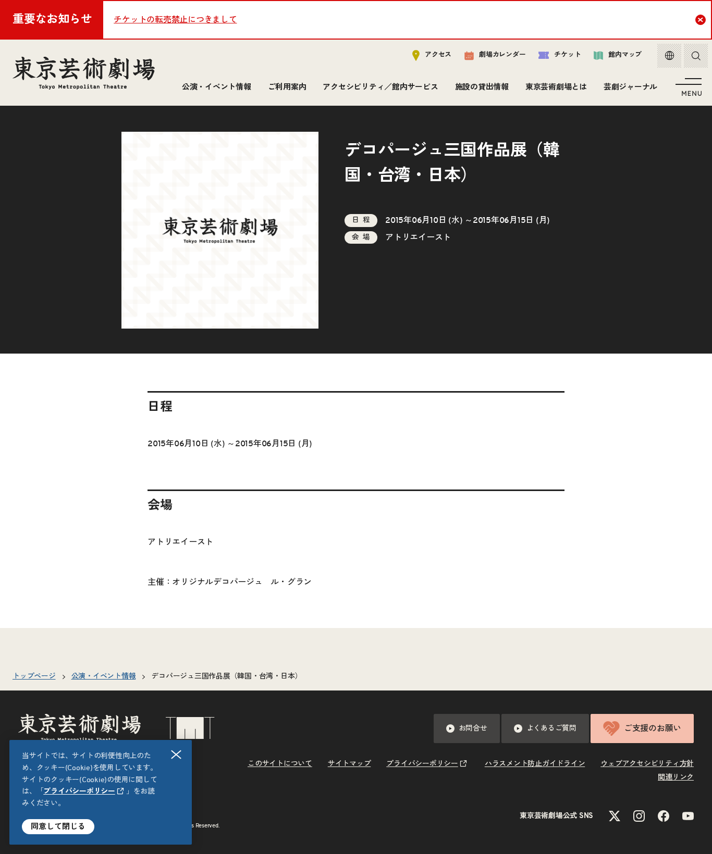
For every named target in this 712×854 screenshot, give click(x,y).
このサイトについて (280, 764)
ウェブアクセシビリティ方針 (647, 764)
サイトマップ (349, 764)
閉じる (176, 754)
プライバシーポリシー (79, 791)
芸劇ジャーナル (630, 87)
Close (700, 20)
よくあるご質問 (551, 728)
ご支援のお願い (652, 728)
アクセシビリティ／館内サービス (380, 87)
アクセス (438, 55)
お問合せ (473, 728)
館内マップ (625, 55)
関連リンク (676, 777)
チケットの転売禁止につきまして (175, 20)
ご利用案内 (287, 87)
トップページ (34, 676)
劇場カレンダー (502, 55)
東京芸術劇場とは (556, 87)
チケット (567, 55)
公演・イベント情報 (216, 87)
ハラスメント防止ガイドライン (535, 764)
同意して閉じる (58, 827)
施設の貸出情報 (482, 87)
